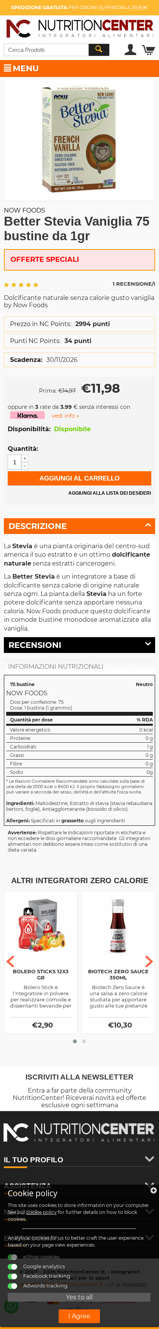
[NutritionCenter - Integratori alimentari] (79, 27)
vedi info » (65, 415)
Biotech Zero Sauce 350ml (118, 974)
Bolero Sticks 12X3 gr (41, 974)
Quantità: (23, 448)
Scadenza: (26, 359)
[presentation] (10, 961)
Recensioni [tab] (34, 645)
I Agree (79, 1316)
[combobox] (57, 50)
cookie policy (41, 1212)
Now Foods (24, 210)
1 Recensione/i (134, 284)
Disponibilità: (29, 429)
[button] (75, 1041)
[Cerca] (98, 50)
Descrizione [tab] (37, 526)
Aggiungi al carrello (79, 478)
